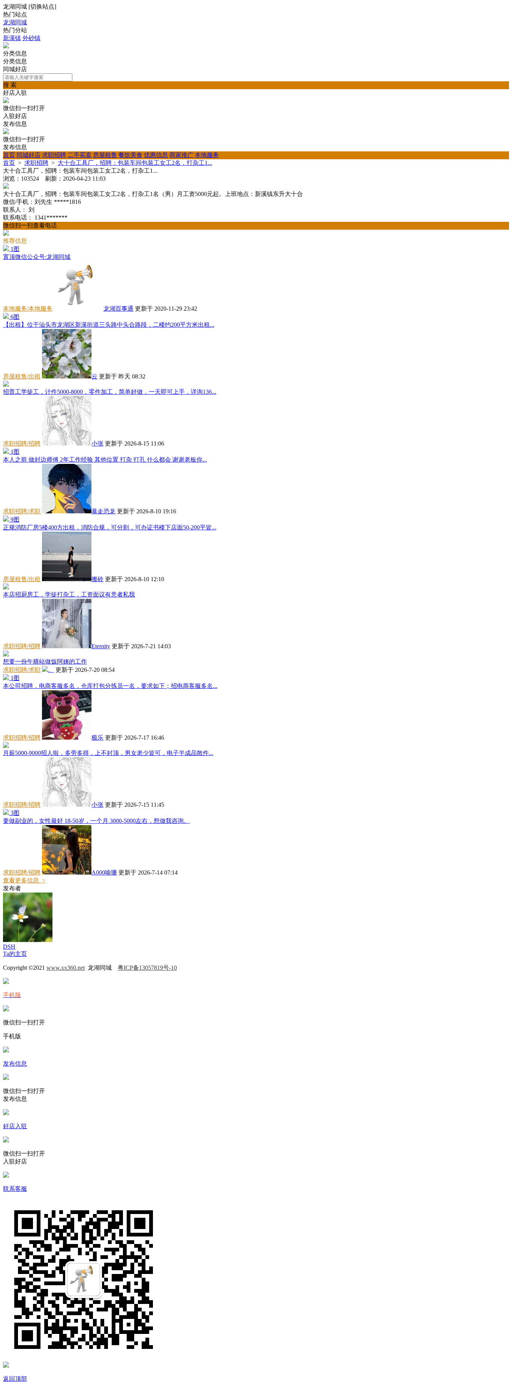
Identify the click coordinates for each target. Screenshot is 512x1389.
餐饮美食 (130, 155)
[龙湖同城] (6, 46)
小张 (97, 443)
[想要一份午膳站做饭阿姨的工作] (6, 654)
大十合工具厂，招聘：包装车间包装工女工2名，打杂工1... (135, 163)
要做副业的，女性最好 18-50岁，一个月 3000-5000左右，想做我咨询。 (96, 821)
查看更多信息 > (24, 880)
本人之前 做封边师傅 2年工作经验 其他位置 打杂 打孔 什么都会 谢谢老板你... (105, 459)
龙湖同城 (15, 22)
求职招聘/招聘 (21, 443)
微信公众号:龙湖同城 (36, 257)
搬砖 (97, 579)
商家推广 (181, 155)
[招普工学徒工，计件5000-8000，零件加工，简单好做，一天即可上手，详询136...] (6, 384)
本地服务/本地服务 (27, 308)
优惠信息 (156, 155)
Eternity (100, 646)
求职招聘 (54, 155)
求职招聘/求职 (21, 511)
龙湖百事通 (118, 308)
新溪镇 (12, 38)
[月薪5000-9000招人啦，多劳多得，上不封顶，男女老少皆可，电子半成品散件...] (6, 746)
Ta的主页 (15, 954)
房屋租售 (105, 155)
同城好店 (28, 155)
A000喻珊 (104, 872)
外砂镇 (31, 38)
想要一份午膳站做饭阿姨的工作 (45, 661)
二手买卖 (79, 155)
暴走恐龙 (103, 511)
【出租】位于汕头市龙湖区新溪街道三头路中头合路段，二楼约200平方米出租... (108, 324)
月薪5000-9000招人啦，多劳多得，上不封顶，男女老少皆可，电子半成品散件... (108, 753)
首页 (9, 155)
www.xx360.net (65, 967)
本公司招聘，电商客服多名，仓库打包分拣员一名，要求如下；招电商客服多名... (110, 686)
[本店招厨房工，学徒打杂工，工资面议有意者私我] (6, 587)
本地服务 (207, 155)
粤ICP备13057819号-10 (147, 967)
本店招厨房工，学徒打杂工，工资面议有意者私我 (69, 594)
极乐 (97, 737)
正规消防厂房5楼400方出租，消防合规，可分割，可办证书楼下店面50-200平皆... (109, 527)
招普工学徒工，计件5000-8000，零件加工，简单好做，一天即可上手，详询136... (109, 392)
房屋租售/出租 (21, 376)
